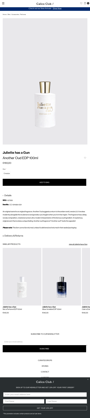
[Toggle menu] (3, 3)
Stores (45, 366)
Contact (45, 372)
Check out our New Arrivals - (45, 8)
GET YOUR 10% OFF (45, 408)
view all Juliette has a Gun (78, 244)
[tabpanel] (45, 81)
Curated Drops (45, 360)
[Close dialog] (88, 379)
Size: (4, 169)
